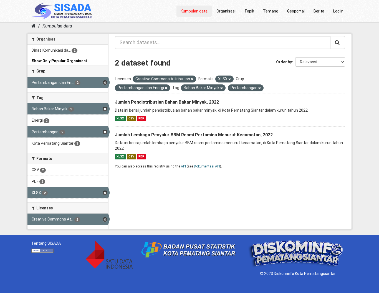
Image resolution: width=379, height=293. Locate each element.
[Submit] (337, 42)
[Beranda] (33, 26)
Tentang (270, 11)
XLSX (120, 118)
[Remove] (192, 79)
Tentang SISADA (46, 243)
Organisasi (226, 11)
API (183, 166)
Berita (319, 11)
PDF (141, 118)
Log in (338, 11)
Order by (284, 62)
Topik (249, 11)
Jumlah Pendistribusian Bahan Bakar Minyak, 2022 (167, 102)
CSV (131, 118)
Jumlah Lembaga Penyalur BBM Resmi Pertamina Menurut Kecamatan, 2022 (194, 134)
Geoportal (296, 11)
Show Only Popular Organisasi (59, 61)
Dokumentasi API (207, 166)
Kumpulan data (194, 11)
